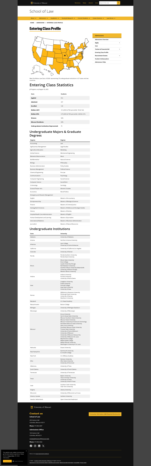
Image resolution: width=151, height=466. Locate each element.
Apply (97, 43)
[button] (17, 461)
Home (32, 23)
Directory (77, 3)
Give (96, 3)
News (84, 3)
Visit (96, 46)
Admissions (43, 18)
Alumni (91, 3)
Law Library (111, 18)
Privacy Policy (10, 456)
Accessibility (77, 462)
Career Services (98, 18)
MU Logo (32, 3)
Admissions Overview (101, 39)
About (34, 18)
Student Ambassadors (102, 59)
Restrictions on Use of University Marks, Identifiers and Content (44, 462)
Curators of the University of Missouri (43, 460)
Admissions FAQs (100, 62)
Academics (55, 18)
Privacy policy (83, 462)
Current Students (84, 18)
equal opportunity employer (42, 453)
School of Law (41, 11)
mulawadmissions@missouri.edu (39, 439)
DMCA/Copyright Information (67, 462)
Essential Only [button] (7, 461)
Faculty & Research (68, 18)
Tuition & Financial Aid (102, 49)
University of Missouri (40, 3)
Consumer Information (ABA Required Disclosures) (105, 414)
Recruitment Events (101, 56)
